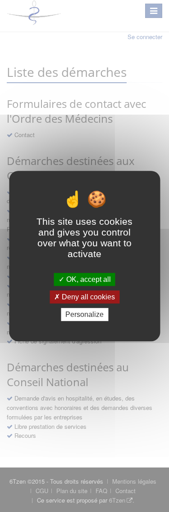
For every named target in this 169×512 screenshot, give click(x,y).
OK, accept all (87, 279)
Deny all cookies (87, 297)
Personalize (84, 314)
